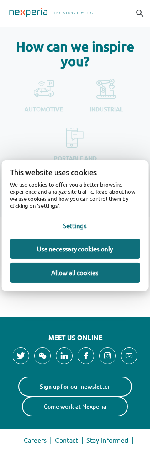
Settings (75, 225)
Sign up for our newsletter (75, 386)
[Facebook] (86, 355)
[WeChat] (42, 355)
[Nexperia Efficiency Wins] (75, 13)
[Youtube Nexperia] (129, 355)
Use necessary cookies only (75, 249)
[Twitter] (20, 355)
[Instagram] (107, 355)
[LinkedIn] (64, 355)
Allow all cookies (74, 272)
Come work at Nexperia (75, 406)
